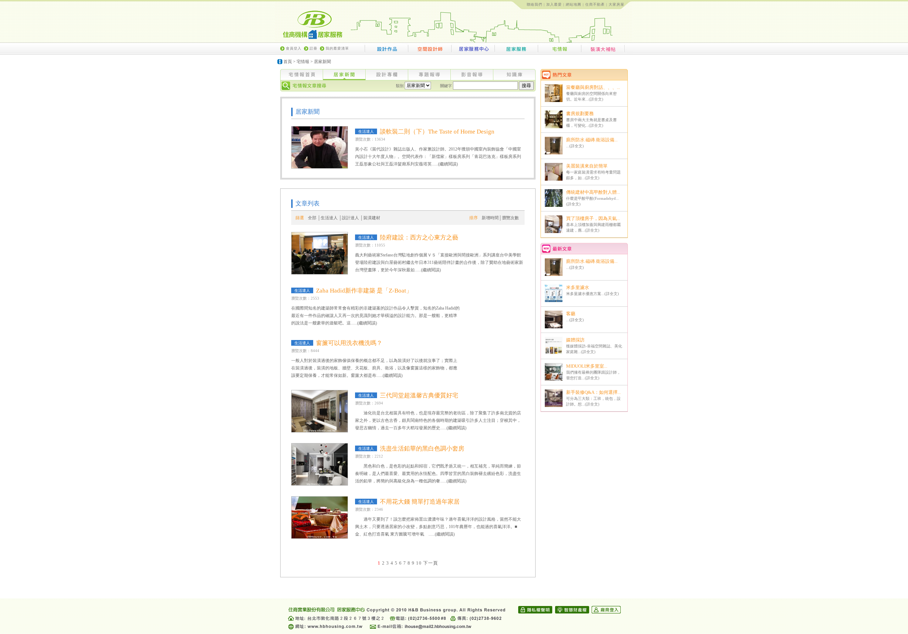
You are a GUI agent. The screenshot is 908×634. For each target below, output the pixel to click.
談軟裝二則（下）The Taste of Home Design (437, 131)
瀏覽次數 (510, 217)
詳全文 (596, 99)
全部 (312, 217)
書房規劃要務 (580, 113)
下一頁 (430, 563)
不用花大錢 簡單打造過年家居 (420, 501)
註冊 (313, 48)
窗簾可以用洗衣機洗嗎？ (349, 343)
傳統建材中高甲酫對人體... (593, 192)
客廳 (570, 313)
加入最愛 (554, 4)
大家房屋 (616, 4)
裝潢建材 (371, 217)
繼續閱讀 (447, 164)
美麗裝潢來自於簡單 (587, 166)
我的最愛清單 (337, 48)
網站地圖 (573, 4)
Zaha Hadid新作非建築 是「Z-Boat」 (364, 290)
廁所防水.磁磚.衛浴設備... (592, 139)
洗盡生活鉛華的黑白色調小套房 (422, 448)
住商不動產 (595, 4)
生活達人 (329, 217)
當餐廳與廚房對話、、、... (593, 87)
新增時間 (490, 217)
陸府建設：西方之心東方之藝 (419, 237)
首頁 (287, 61)
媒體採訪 (575, 340)
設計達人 (350, 217)
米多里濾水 (577, 287)
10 (419, 563)
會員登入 (293, 48)
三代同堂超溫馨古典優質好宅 (419, 395)
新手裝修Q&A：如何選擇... (593, 392)
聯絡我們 (534, 4)
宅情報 (303, 61)
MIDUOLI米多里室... (586, 366)
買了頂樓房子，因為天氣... (593, 218)
